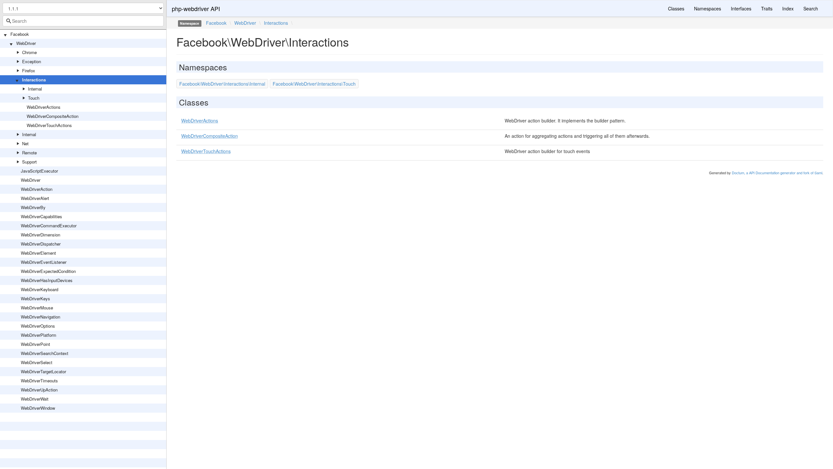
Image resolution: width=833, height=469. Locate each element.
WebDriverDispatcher (41, 244)
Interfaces (741, 8)
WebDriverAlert (35, 198)
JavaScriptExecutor (39, 171)
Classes (676, 8)
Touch (33, 98)
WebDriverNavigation (40, 317)
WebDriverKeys (35, 298)
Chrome (29, 52)
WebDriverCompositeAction (52, 116)
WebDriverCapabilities (41, 216)
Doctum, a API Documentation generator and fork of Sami (777, 172)
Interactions (34, 80)
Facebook (19, 34)
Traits (766, 8)
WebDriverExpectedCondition (48, 271)
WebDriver (26, 43)
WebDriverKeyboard (39, 289)
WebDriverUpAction (39, 390)
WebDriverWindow (38, 408)
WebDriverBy (33, 207)
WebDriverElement (38, 253)
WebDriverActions (44, 107)
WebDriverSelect (36, 362)
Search (810, 8)
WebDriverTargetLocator (43, 371)
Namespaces (707, 8)
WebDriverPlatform (38, 335)
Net (25, 143)
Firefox (28, 70)
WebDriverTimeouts (39, 380)
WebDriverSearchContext (44, 353)
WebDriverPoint (35, 344)
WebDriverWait (34, 399)
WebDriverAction (36, 189)
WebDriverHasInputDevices (47, 280)
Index (788, 8)
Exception (31, 61)
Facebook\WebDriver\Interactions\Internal (222, 83)
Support (29, 162)
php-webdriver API (196, 8)
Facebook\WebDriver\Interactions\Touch (314, 83)
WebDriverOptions (38, 326)
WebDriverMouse (37, 308)
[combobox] (83, 20)
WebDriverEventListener (43, 262)
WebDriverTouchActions (49, 125)
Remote (29, 152)
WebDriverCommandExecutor (48, 225)
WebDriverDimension (40, 235)
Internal (35, 89)
